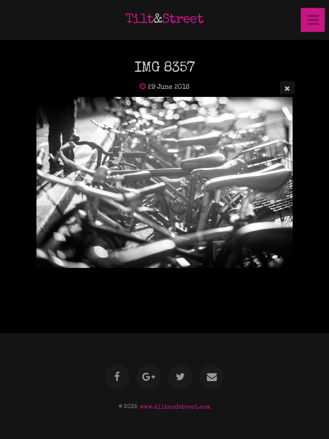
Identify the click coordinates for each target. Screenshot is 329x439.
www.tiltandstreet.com (175, 407)
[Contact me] (211, 376)
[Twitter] (180, 376)
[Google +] (148, 376)
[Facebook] (117, 376)
